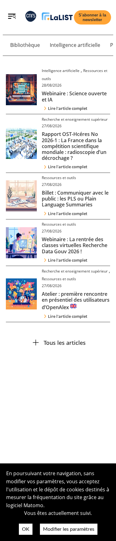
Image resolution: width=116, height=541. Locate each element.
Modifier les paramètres (68, 529)
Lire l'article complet (67, 108)
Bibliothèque (25, 45)
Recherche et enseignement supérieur (75, 119)
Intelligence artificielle (75, 45)
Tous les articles (65, 342)
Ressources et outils (59, 177)
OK (25, 529)
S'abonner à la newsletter (92, 17)
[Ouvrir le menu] (12, 17)
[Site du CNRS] (31, 17)
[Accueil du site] (57, 17)
